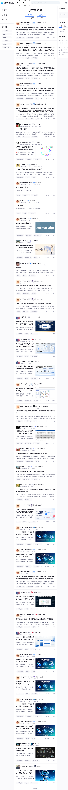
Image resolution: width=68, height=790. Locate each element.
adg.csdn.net (23, 768)
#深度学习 (19, 421)
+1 (39, 58)
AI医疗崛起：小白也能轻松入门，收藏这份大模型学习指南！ (24, 433)
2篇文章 (62, 31)
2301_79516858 (25, 527)
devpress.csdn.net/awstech (26, 408)
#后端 (35, 257)
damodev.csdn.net (24, 319)
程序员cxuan (23, 466)
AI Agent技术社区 (37, 384)
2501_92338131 (24, 406)
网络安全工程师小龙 (25, 426)
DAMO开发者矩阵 (37, 317)
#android (28, 566)
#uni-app (25, 311)
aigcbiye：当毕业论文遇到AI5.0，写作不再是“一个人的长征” (24, 324)
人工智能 (62, 29)
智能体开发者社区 (41, 766)
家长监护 (61, 55)
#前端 (37, 37)
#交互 (27, 58)
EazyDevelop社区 (36, 263)
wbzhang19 (23, 384)
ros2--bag (19, 205)
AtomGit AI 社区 (37, 339)
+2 (41, 37)
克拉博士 (22, 164)
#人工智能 (19, 257)
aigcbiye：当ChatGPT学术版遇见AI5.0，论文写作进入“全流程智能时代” (25, 639)
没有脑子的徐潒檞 (25, 182)
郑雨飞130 (23, 263)
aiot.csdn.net (23, 529)
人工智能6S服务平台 (40, 23)
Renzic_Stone (24, 484)
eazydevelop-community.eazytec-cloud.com (31, 265)
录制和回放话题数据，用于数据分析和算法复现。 (29, 208)
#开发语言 (34, 58)
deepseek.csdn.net (24, 428)
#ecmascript (20, 37)
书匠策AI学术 (23, 317)
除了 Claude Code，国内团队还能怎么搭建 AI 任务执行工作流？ (35, 619)
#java (18, 213)
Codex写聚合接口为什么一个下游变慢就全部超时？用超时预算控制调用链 (25, 512)
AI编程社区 (36, 744)
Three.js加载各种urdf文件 (24, 223)
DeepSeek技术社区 (42, 426)
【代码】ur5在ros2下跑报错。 (24, 190)
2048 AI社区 (35, 240)
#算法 (18, 275)
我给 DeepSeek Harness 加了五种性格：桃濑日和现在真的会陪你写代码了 (24, 248)
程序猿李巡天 (23, 744)
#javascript (30, 37)
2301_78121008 (25, 23)
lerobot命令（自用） (22, 129)
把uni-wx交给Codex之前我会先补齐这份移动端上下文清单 (33, 285)
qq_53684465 (24, 124)
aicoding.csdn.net (24, 745)
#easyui (27, 627)
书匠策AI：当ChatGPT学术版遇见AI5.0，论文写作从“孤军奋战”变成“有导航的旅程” (25, 599)
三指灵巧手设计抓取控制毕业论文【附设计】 (29, 169)
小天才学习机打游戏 (25, 766)
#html (27, 177)
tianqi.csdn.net (23, 341)
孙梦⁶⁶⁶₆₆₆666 (24, 281)
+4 (38, 627)
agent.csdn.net (24, 385)
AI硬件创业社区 (39, 527)
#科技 (26, 334)
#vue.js (34, 293)
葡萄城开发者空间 (38, 281)
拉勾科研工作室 (24, 142)
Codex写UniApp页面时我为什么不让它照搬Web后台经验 (33, 303)
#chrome (27, 760)
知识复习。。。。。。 (22, 267)
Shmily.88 (23, 240)
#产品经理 (28, 443)
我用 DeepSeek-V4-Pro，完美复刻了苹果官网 (30, 471)
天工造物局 (37, 124)
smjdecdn (23, 218)
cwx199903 (23, 505)
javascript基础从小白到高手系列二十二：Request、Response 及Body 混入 (25, 684)
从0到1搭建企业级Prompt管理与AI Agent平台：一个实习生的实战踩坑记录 (25, 391)
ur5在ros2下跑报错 (22, 187)
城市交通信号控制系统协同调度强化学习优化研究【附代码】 (24, 149)
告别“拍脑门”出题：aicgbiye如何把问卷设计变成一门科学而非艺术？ (24, 368)
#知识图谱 (19, 443)
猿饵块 (22, 200)
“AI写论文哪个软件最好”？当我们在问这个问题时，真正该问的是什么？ (25, 346)
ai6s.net (22, 24)
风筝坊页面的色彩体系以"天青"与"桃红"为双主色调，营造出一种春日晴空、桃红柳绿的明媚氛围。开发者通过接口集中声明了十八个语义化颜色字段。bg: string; (35, 35)
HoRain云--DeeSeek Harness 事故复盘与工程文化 (31, 453)
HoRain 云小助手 (24, 448)
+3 (39, 421)
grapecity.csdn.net (24, 283)
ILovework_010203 (25, 614)
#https (36, 400)
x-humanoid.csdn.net (25, 126)
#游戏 (26, 649)
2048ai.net (23, 242)
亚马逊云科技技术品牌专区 (42, 406)
